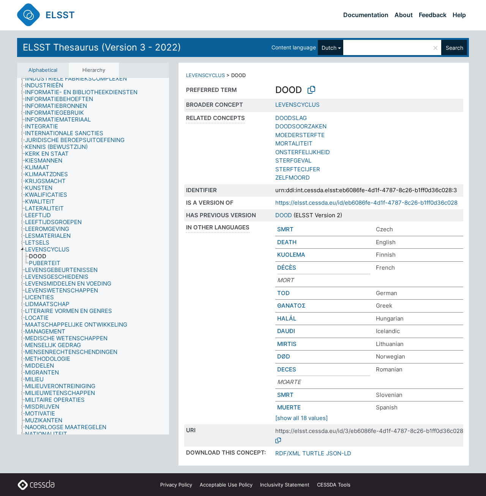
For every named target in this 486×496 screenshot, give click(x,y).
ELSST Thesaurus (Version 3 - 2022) (102, 47)
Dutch (329, 47)
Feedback (433, 15)
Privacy (176, 485)
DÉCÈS (286, 267)
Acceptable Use (226, 485)
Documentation (365, 15)
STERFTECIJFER (297, 169)
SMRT (285, 229)
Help (459, 15)
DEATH (287, 242)
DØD (283, 356)
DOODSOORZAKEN (301, 126)
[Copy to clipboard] (311, 90)
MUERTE (289, 407)
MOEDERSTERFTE (300, 135)
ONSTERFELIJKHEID (302, 152)
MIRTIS (287, 344)
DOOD (283, 215)
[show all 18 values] (301, 418)
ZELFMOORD (292, 177)
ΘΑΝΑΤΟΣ (291, 305)
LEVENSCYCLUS (205, 75)
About (403, 15)
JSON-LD (338, 453)
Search (454, 47)
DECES (286, 369)
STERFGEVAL (293, 160)
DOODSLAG (291, 118)
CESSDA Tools (333, 485)
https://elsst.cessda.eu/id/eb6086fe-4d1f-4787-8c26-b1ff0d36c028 (366, 202)
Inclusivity (284, 485)
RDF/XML (287, 453)
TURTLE (313, 453)
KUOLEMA (291, 254)
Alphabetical (42, 70)
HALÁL (286, 318)
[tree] (93, 256)
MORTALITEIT (293, 143)
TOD (283, 293)
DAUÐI (286, 331)
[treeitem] (79, 78)
